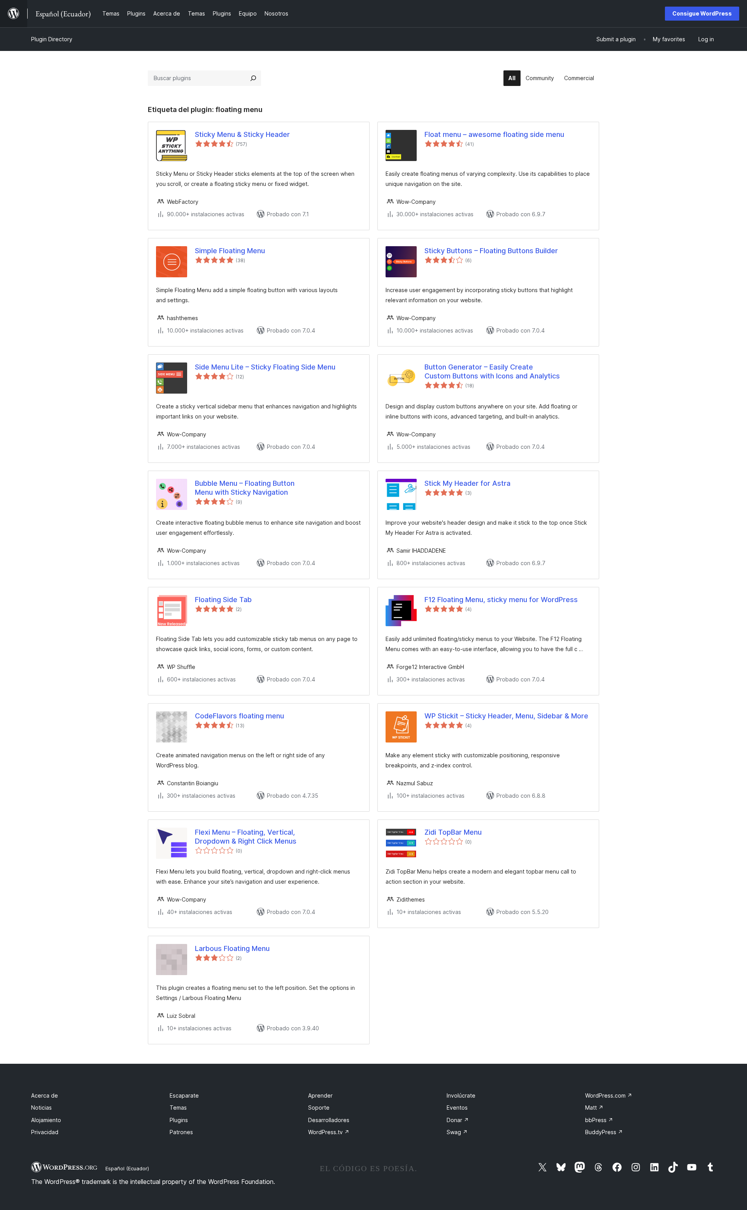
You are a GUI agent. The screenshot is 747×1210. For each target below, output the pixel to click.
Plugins (179, 1120)
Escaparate (184, 1095)
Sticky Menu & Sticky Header (242, 134)
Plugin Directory (51, 39)
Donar (458, 1120)
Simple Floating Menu (230, 251)
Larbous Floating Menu (232, 948)
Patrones (181, 1132)
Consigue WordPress (702, 13)
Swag (457, 1132)
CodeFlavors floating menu (239, 716)
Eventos (457, 1107)
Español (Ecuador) (127, 1168)
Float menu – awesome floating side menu (494, 134)
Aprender (320, 1095)
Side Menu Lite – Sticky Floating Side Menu (265, 367)
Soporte (319, 1107)
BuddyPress (604, 1132)
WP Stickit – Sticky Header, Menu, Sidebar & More (506, 716)
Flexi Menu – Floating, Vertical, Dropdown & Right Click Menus (245, 836)
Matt (594, 1107)
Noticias (41, 1107)
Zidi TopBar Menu (453, 832)
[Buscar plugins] (253, 78)
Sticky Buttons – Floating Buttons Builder (491, 251)
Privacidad (44, 1132)
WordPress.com (608, 1095)
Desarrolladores (328, 1120)
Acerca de (44, 1095)
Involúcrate (461, 1095)
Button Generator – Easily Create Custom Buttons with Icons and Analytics (492, 371)
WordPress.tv (328, 1132)
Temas (178, 1107)
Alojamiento (46, 1120)
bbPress (599, 1120)
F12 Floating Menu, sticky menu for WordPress (501, 599)
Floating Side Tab (223, 599)
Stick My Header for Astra (467, 483)
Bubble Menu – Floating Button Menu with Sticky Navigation (245, 487)
